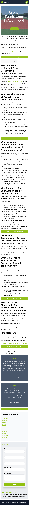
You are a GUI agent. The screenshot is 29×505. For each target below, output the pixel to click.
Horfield (25, 343)
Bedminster (5, 431)
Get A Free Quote (14, 408)
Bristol (3, 427)
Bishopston (15, 343)
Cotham (20, 343)
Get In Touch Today (14, 57)
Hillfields (4, 437)
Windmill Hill (5, 435)
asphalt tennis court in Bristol (15, 81)
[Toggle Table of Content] (13, 61)
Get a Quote (14, 28)
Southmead (9, 343)
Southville (4, 429)
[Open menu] (26, 2)
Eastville (4, 433)
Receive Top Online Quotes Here (14, 298)
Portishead (3, 343)
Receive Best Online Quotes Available (14, 231)
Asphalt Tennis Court (10, 51)
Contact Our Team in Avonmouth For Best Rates (15, 138)
